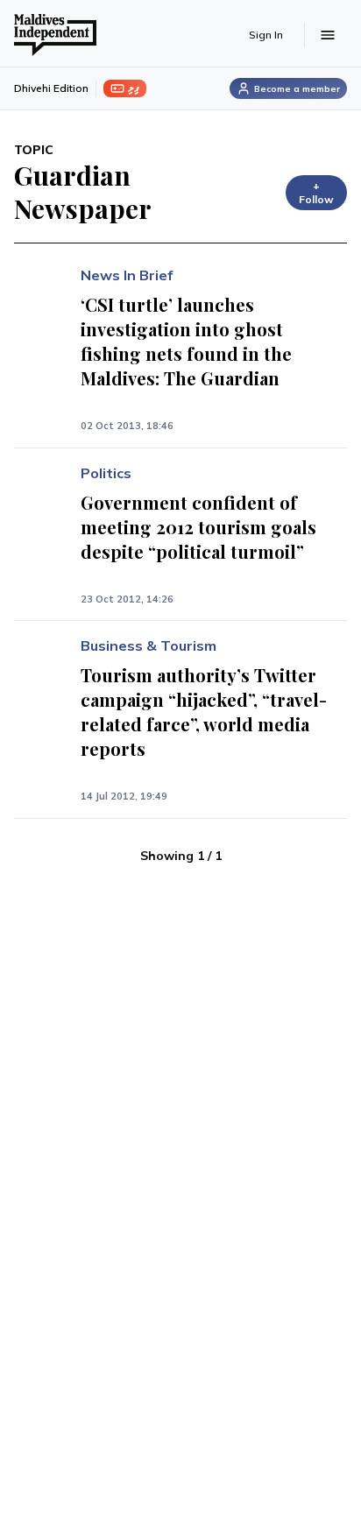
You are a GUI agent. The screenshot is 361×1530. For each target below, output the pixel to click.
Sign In (266, 34)
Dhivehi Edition (51, 88)
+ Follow (316, 192)
